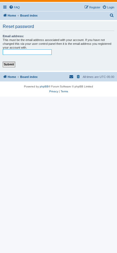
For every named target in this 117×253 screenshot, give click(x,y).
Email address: (13, 36)
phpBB (44, 86)
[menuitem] (14, 7)
